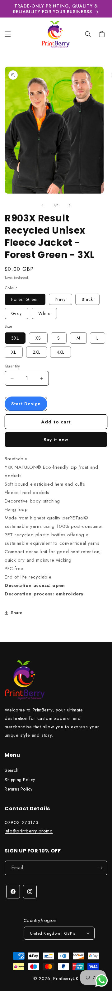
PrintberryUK (65, 978)
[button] (8, 34)
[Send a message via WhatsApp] (101, 980)
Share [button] (16, 612)
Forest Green (25, 299)
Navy (60, 299)
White (44, 313)
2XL (36, 352)
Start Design (26, 404)
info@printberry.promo (29, 830)
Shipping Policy (20, 779)
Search (12, 770)
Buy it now (56, 439)
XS (38, 338)
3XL (15, 338)
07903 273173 (21, 822)
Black (87, 299)
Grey (16, 313)
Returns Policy (18, 789)
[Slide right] (70, 205)
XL (13, 352)
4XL (60, 352)
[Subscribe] (100, 868)
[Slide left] (42, 205)
